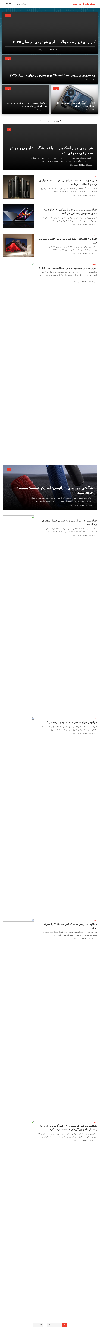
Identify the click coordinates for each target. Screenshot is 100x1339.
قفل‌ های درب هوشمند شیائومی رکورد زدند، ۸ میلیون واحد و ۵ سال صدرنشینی (68, 182)
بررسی (8, 15)
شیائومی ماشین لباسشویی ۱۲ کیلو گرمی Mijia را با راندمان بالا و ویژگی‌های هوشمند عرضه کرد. (68, 1127)
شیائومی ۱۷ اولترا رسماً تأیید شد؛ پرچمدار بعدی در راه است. (69, 522)
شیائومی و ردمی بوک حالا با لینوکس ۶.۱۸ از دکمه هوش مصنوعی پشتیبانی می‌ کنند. (70, 211)
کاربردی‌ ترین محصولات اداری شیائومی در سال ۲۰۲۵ (68, 267)
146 (40, 1325)
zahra (85, 195)
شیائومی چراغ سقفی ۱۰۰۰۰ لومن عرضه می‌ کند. (70, 722)
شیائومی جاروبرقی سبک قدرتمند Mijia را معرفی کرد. (70, 926)
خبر (9, 129)
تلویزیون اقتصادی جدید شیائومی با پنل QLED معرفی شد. (68, 240)
